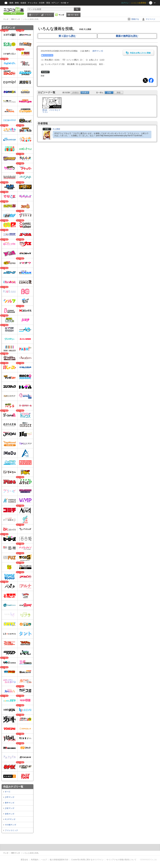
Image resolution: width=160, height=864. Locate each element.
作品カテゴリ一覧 (13, 786)
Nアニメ (55, 3)
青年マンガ (9, 803)
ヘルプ (44, 860)
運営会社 (24, 860)
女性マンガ (9, 814)
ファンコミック (11, 830)
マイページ (150, 19)
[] (97, 51)
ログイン (125, 3)
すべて (7, 792)
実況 (48, 3)
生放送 (23, 3)
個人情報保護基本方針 (59, 860)
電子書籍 (74, 15)
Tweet (145, 80)
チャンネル (32, 3)
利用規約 (34, 860)
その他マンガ (10, 825)
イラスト (48, 15)
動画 (11, 3)
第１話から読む (67, 36)
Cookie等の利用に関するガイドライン (87, 860)
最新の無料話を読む (127, 36)
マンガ (61, 15)
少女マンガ (9, 808)
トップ (35, 15)
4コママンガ (10, 819)
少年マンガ (9, 797)
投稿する (135, 19)
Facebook (151, 80)
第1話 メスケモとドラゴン (51, 111)
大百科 (42, 3)
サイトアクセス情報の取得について (121, 860)
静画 (17, 3)
